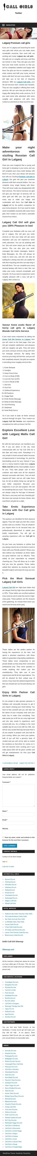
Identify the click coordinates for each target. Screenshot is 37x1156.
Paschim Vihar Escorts (12, 1080)
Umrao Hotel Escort (11, 924)
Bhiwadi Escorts (10, 1099)
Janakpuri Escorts (11, 1083)
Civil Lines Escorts (11, 1109)
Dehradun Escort (10, 884)
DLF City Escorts (11, 1120)
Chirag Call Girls (10, 1107)
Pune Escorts (9, 993)
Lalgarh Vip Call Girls (26, 763)
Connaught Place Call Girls (14, 1064)
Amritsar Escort (10, 1017)
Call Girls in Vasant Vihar (13, 1141)
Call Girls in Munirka (11, 1069)
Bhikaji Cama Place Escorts (14, 1096)
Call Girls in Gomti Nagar (13, 1131)
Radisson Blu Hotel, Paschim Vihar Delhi (18, 914)
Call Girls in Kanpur (11, 1136)
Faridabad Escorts (11, 995)
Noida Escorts (9, 1011)
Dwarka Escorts (10, 1053)
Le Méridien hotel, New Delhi (14, 922)
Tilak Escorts (9, 1091)
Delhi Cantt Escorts (11, 1115)
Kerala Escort (9, 892)
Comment (6, 782)
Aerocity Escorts (10, 1050)
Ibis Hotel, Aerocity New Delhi (15, 919)
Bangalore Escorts (11, 985)
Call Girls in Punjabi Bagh (13, 1147)
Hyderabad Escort (11, 898)
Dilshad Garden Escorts (13, 1117)
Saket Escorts (9, 1075)
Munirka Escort (10, 998)
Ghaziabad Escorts (11, 1072)
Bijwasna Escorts (11, 1101)
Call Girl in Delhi (10, 990)
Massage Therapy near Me (14, 1006)
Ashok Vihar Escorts (12, 1093)
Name (5, 811)
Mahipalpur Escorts (11, 1058)
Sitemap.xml (8, 949)
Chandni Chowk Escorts (13, 1104)
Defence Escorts (10, 1112)
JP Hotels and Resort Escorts (15, 930)
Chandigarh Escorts (11, 982)
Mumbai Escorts (10, 987)
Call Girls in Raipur (11, 1133)
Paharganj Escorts (11, 1056)
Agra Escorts (9, 1014)
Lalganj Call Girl (8, 587)
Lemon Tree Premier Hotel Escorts (16, 932)
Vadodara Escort (10, 887)
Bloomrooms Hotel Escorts (14, 935)
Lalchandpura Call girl (10, 763)
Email (4, 820)
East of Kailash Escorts (13, 1088)
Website (5, 828)
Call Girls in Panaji (11, 1144)
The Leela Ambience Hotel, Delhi (16, 916)
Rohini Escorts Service (12, 1061)
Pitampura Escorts (11, 1067)
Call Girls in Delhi (8, 866)
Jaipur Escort (9, 1009)
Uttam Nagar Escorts (12, 1085)
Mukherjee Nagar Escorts (13, 1123)
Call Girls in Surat (11, 1139)
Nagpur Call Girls (10, 901)
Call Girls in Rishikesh (12, 1125)
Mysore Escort (10, 879)
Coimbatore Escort (11, 895)
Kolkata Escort (10, 890)
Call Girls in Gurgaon (12, 1003)
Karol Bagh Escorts (11, 1077)
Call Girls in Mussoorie (12, 1128)
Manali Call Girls (10, 903)
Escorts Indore (10, 1001)
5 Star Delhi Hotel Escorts (13, 927)
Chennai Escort (10, 882)
